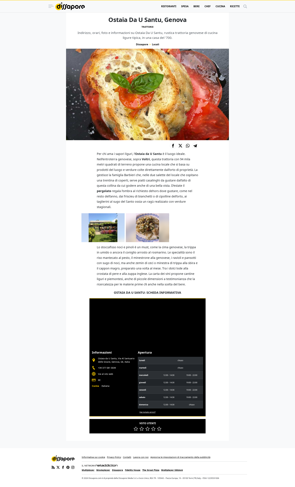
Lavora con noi (141, 457)
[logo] (70, 6)
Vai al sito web (105, 373)
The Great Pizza (150, 470)
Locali (155, 44)
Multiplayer (88, 470)
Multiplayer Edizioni (172, 470)
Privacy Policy (114, 457)
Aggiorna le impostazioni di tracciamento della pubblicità (180, 457)
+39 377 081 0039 (107, 367)
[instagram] (72, 467)
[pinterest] (67, 467)
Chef (208, 6)
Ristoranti (168, 6)
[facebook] (63, 467)
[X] (58, 467)
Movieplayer (103, 470)
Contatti (127, 457)
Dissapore (142, 44)
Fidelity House (132, 470)
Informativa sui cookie (93, 457)
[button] (173, 146)
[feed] (53, 467)
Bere (196, 6)
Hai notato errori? (147, 412)
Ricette (235, 6)
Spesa (185, 6)
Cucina (220, 6)
